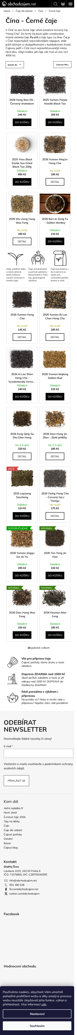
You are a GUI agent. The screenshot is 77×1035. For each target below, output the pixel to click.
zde (43, 1004)
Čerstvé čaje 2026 (14, 817)
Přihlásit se (16, 780)
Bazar (7, 843)
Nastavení (37, 1014)
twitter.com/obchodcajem (24, 893)
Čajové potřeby (13, 834)
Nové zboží (10, 812)
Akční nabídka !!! (13, 808)
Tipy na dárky (12, 821)
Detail (55, 182)
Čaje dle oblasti (13, 830)
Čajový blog (11, 847)
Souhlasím (37, 1026)
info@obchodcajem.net (23, 880)
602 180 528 (16, 885)
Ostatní (8, 838)
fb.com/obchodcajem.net (23, 889)
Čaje (6, 825)
